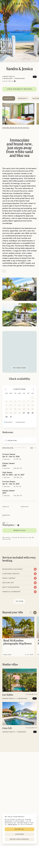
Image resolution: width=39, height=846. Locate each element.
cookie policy (12, 824)
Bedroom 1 (8, 98)
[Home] (19, 3)
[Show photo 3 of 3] (20, 690)
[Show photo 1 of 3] (18, 690)
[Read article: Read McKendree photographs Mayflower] (18, 636)
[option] (19, 114)
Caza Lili (7, 728)
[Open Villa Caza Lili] (19, 713)
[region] (19, 352)
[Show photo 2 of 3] (19, 690)
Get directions (19, 368)
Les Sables (7, 695)
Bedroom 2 (22, 98)
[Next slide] (35, 612)
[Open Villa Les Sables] (19, 680)
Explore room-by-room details (15, 128)
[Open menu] (35, 3)
